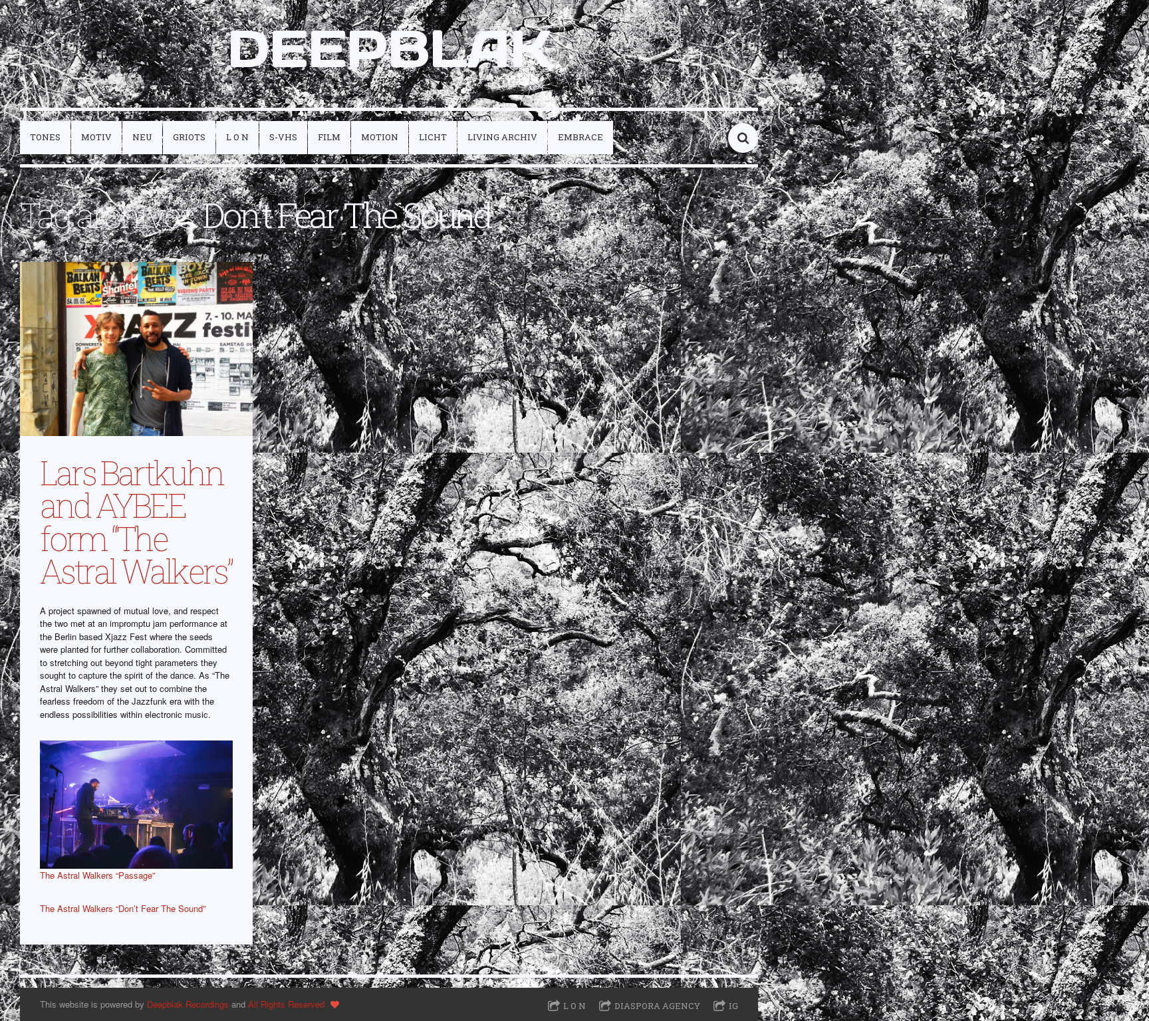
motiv (96, 137)
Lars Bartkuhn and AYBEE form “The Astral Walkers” (135, 521)
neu (142, 137)
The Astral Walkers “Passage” (97, 875)
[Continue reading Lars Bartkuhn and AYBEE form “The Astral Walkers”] (136, 349)
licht (433, 137)
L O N (237, 137)
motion (379, 137)
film (329, 137)
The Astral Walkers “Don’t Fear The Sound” (122, 908)
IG (733, 1006)
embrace (580, 137)
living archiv (502, 137)
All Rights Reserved (286, 1004)
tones (45, 137)
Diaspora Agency (657, 1006)
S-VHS (283, 137)
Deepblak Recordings (188, 1004)
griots (189, 137)
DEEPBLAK (389, 48)
